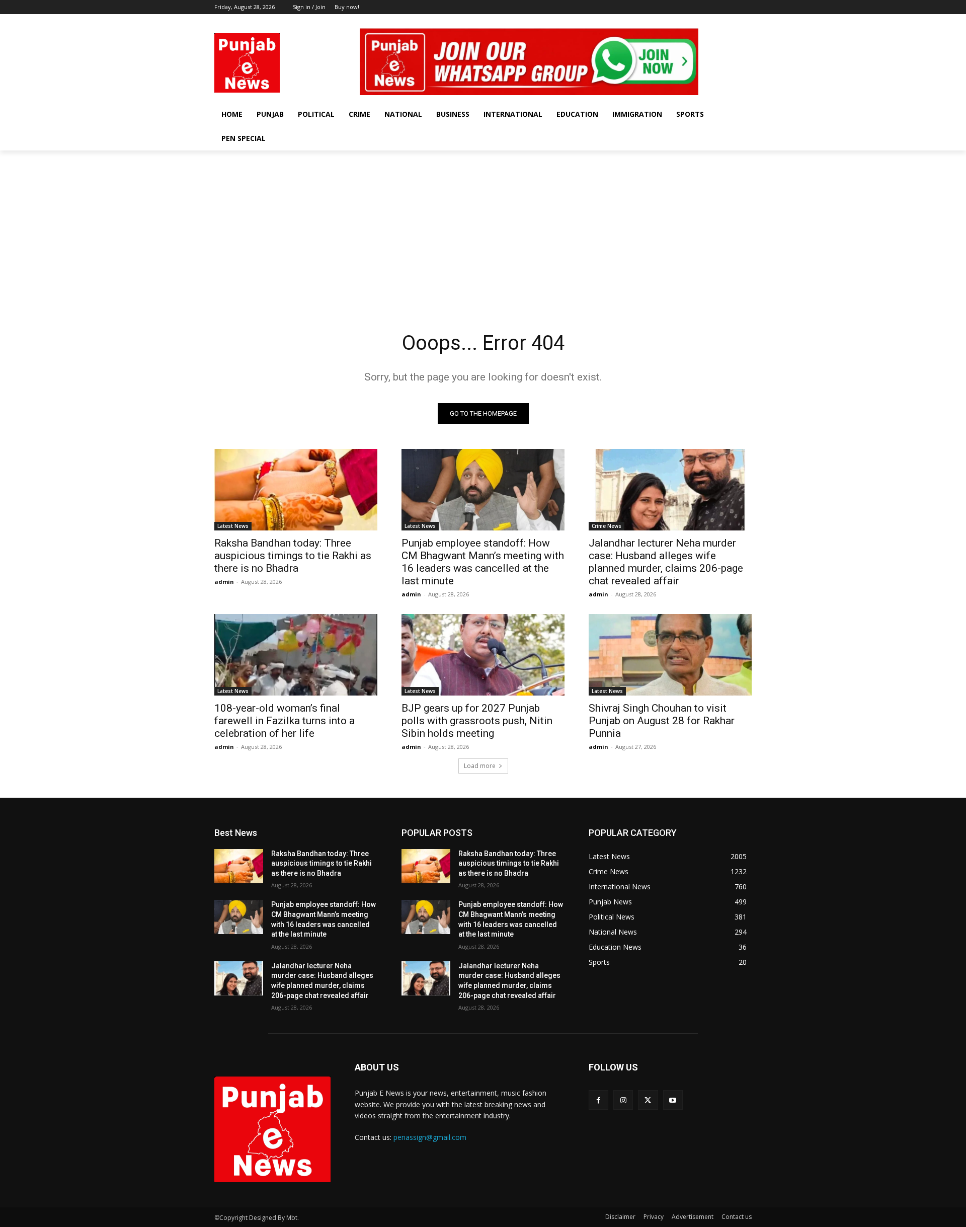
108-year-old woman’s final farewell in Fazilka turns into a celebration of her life (284, 720)
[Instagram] (718, 21)
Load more (480, 765)
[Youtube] (746, 21)
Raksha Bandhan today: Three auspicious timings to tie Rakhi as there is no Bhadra (292, 555)
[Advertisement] (483, 226)
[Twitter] (732, 21)
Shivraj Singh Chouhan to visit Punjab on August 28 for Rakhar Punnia (662, 720)
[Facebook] (704, 21)
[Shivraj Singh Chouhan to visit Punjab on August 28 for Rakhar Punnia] (670, 655)
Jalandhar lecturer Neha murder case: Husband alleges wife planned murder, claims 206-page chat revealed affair (666, 562)
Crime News (606, 525)
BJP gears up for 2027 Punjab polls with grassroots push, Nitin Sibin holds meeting (476, 720)
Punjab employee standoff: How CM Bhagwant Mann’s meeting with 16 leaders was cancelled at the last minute (482, 562)
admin (224, 581)
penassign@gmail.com (429, 1137)
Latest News (233, 525)
